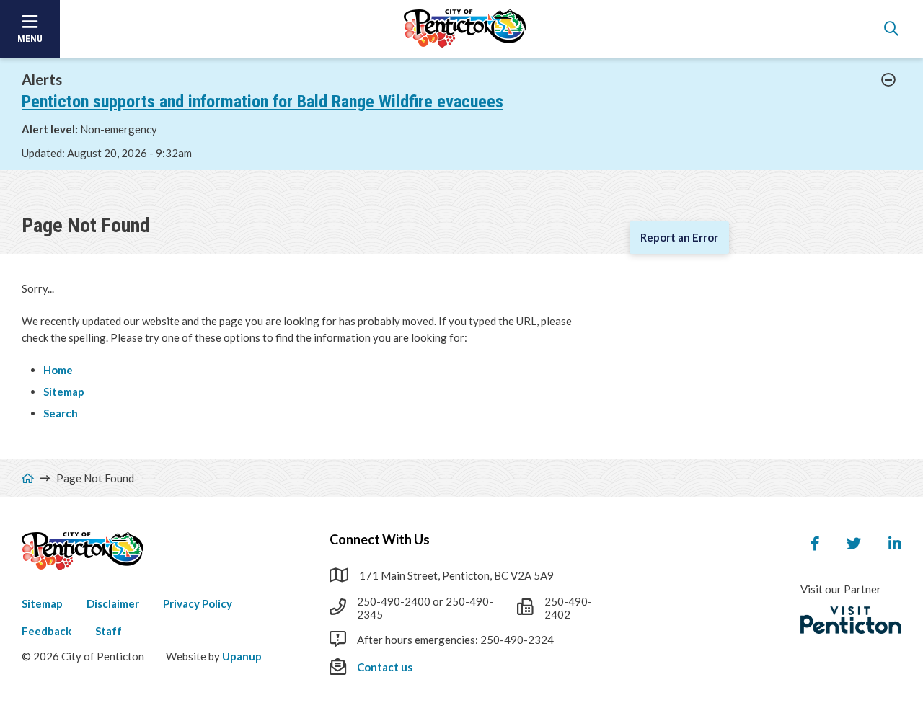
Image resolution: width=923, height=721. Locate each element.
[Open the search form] (891, 29)
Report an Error (679, 237)
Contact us (384, 666)
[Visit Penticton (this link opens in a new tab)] (850, 620)
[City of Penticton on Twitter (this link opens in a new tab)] (854, 543)
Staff (108, 630)
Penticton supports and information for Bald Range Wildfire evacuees (262, 102)
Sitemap (63, 391)
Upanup (242, 656)
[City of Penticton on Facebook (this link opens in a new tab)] (815, 543)
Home (58, 369)
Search (60, 413)
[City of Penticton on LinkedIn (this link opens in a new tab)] (894, 543)
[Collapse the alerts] (888, 80)
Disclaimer (113, 603)
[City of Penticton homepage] (465, 29)
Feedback (46, 630)
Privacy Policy (197, 603)
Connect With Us (380, 539)
